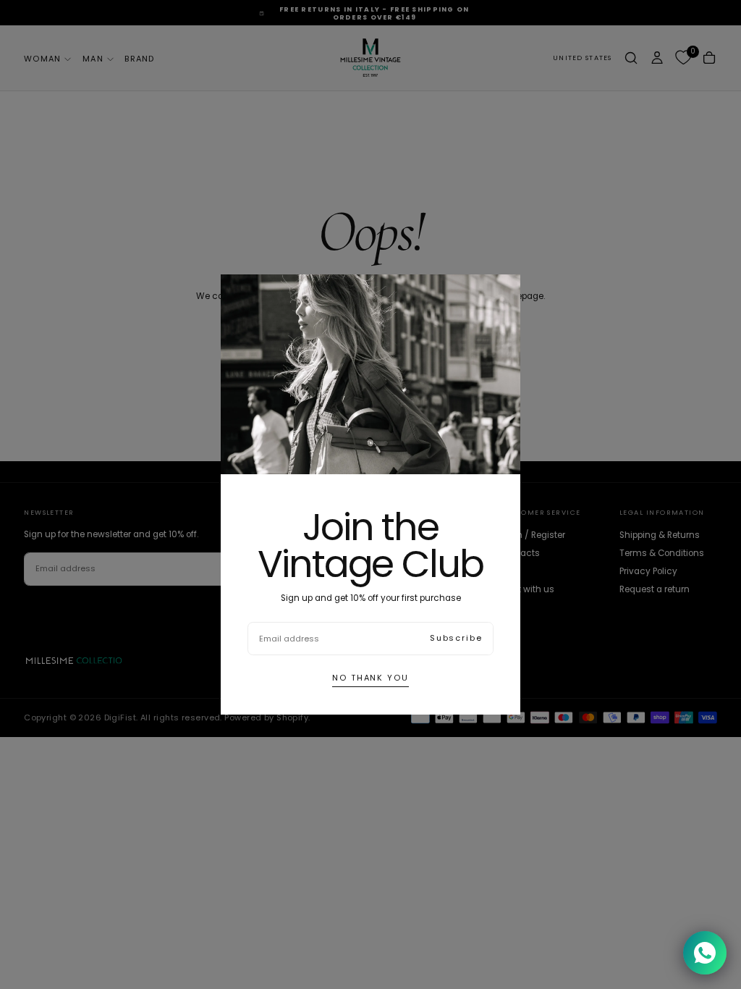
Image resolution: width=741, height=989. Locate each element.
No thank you (370, 677)
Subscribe (456, 638)
